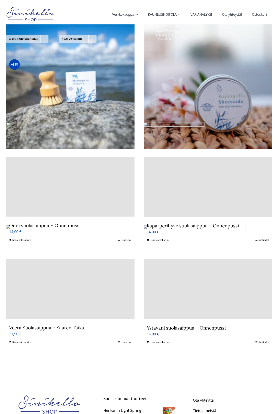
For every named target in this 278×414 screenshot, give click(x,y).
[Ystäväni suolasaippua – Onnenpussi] (208, 289)
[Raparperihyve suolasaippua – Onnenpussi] (208, 187)
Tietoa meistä (204, 410)
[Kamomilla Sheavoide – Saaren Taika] (208, 85)
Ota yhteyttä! (204, 400)
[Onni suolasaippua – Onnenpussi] (70, 187)
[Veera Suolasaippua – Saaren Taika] (70, 289)
